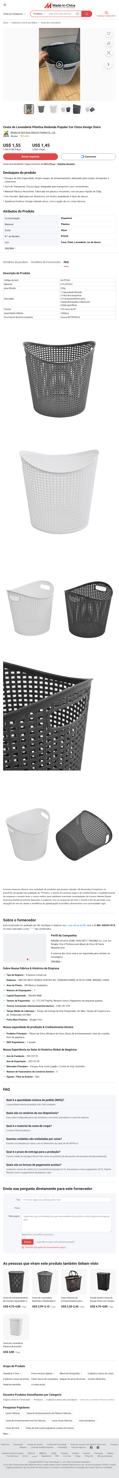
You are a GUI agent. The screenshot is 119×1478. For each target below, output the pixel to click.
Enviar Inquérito (30, 156)
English (20, 1453)
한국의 (25, 1456)
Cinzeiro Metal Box (97, 1378)
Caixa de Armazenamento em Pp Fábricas (26, 1420)
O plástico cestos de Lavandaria (102, 1373)
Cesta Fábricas (13, 1413)
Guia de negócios (78, 1447)
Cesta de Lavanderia (50, 22)
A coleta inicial (38, 1384)
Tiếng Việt (89, 1456)
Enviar (27, 1242)
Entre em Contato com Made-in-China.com (88, 1444)
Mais (5, 1433)
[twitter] (98, 1447)
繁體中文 (43, 1453)
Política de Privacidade (56, 1444)
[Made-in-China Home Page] (59, 5)
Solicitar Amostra (66, 164)
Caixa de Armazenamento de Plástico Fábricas (48, 1413)
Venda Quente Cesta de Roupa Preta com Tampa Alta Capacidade (102, 1301)
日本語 (54, 1453)
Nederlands (46, 1456)
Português (98, 1453)
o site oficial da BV (76, 925)
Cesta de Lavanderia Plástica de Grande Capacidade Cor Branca (14, 1346)
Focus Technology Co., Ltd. (54, 1462)
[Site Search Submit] (86, 14)
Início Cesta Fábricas (62, 1420)
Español (75, 1453)
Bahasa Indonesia (104, 1456)
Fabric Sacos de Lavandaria (44, 1378)
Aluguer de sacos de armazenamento (74, 1378)
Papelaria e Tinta (11, 1373)
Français (64, 1453)
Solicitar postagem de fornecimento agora (44, 1247)
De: (18, 1199)
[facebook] (91, 1447)
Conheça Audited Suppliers (42, 1447)
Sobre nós (5, 1444)
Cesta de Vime (12, 1427)
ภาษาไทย (67, 1456)
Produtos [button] (37, 13)
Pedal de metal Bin (12, 1384)
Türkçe (77, 1456)
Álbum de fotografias (70, 1373)
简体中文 (31, 1453)
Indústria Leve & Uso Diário (24, 22)
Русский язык (12, 1456)
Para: (17, 1207)
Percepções (62, 1447)
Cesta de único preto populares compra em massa (50, 1427)
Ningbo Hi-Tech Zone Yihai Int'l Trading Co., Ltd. (33, 132)
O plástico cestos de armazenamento (17, 1378)
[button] (5, 5)
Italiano (110, 1453)
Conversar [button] (90, 156)
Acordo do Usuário (35, 1444)
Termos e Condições (103, 1467)
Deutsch (86, 1453)
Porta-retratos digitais (42, 1373)
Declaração (18, 1444)
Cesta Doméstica (87, 1420)
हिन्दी (57, 1456)
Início (5, 22)
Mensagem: (14, 1216)
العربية (34, 1456)
